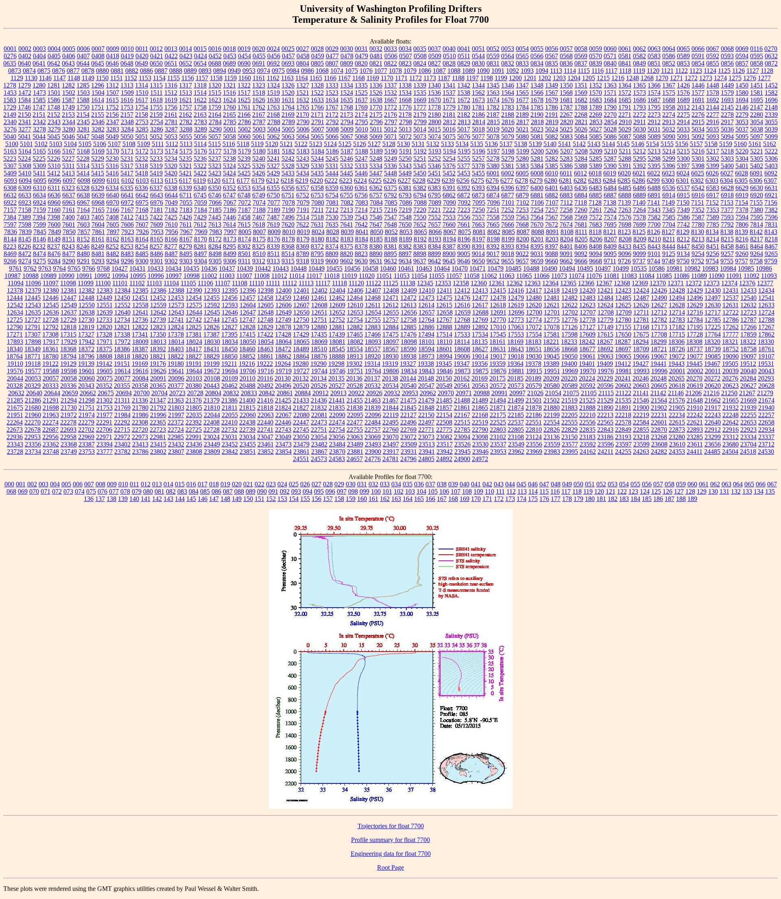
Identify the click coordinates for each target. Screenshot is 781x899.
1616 (126, 99)
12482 (569, 297)
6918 (727, 195)
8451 (712, 246)
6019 (609, 173)
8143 (770, 231)
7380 (756, 209)
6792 (390, 195)
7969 (200, 231)
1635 (346, 99)
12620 (534, 305)
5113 (186, 143)
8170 (200, 239)
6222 (331, 180)
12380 (51, 290)
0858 (756, 63)
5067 (346, 136)
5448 (390, 173)
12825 (193, 327)
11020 (367, 275)
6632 (10, 195)
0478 (346, 55)
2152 (53, 114)
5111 (158, 143)
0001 (10, 48)
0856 (727, 63)
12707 (588, 312)
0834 (536, 63)
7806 (741, 224)
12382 (87, 290)
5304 (741, 158)
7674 (566, 224)
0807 (331, 63)
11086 (681, 275)
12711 (641, 312)
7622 (302, 224)
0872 (771, 63)
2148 (771, 107)
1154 (159, 77)
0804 (302, 63)
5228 (82, 158)
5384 (536, 165)
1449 (727, 85)
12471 (390, 297)
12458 (265, 297)
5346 (434, 165)
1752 (112, 107)
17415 (247, 334)
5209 (595, 151)
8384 (434, 246)
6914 (668, 195)
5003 (259, 129)
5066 (331, 136)
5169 (98, 151)
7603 (83, 224)
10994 (120, 275)
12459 (283, 297)
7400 (68, 217)
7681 (580, 224)
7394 (39, 217)
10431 (137, 268)
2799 (420, 121)
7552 (434, 217)
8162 (112, 239)
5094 (727, 136)
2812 (449, 121)
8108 (567, 231)
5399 (712, 165)
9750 (682, 261)
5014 (419, 129)
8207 (610, 239)
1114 (570, 70)
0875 (43, 70)
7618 (258, 224)
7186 (229, 209)
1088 (453, 70)
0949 (234, 70)
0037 (434, 48)
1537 (449, 92)
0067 (712, 48)
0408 (98, 55)
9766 (88, 268)
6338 (170, 187)
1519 (273, 92)
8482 (112, 253)
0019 (244, 48)
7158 (24, 209)
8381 (390, 246)
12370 (658, 283)
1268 (647, 77)
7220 (419, 209)
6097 (69, 180)
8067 (449, 231)
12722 (730, 312)
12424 (641, 290)
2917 (727, 121)
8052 (391, 231)
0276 (10, 55)
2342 (39, 121)
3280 (68, 129)
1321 (229, 85)
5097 (756, 136)
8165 (156, 239)
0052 (493, 48)
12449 (104, 297)
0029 (331, 48)
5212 (639, 151)
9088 (551, 253)
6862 (449, 195)
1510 (141, 92)
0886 (146, 70)
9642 (434, 261)
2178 (405, 114)
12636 (51, 312)
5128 (388, 143)
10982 (692, 268)
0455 (259, 55)
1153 (145, 77)
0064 (668, 48)
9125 (668, 253)
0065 (683, 48)
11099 (86, 283)
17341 (140, 334)
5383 (522, 165)
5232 (141, 158)
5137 (506, 143)
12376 (747, 283)
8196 (464, 239)
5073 (419, 136)
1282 (68, 85)
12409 (409, 290)
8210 (654, 239)
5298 (654, 158)
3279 (54, 129)
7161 (68, 209)
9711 (610, 261)
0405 (54, 55)
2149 (9, 114)
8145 (24, 239)
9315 (288, 261)
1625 (244, 99)
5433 (288, 173)
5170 (112, 151)
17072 (534, 327)
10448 (298, 268)
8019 (303, 231)
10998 (191, 275)
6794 (419, 195)
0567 (551, 55)
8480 (83, 253)
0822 (390, 63)
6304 (726, 180)
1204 (573, 77)
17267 (766, 327)
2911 (639, 121)
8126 (653, 231)
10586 (656, 268)
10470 (460, 268)
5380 (493, 165)
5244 (317, 158)
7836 (10, 231)
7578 (639, 217)
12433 (748, 290)
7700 (654, 224)
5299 (668, 158)
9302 (171, 261)
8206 (595, 239)
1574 (654, 92)
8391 (478, 246)
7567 (551, 217)
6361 (361, 187)
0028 (317, 48)
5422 (200, 173)
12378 (15, 290)
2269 (595, 114)
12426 (659, 290)
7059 (200, 202)
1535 (419, 92)
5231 (126, 158)
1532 (390, 92)
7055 (185, 202)
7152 (712, 202)
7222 (449, 209)
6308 (10, 187)
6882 (551, 195)
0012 (156, 48)
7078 (288, 202)
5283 (566, 158)
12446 (50, 297)
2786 (244, 121)
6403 (566, 187)
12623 (587, 305)
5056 (200, 136)
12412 (462, 290)
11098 (68, 283)
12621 (551, 305)
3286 (156, 129)
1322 (244, 85)
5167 (68, 151)
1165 (316, 77)
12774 (534, 319)
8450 (698, 246)
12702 (570, 312)
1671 (449, 99)
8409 (610, 246)
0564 (507, 55)
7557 (478, 217)
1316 (170, 85)
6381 (405, 187)
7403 (82, 217)
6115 (171, 180)
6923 (24, 202)
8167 (185, 239)
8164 (141, 239)
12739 (158, 319)
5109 (143, 143)
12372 (693, 283)
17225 (713, 327)
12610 (355, 305)
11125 (390, 283)
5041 (24, 136)
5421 (185, 173)
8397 (551, 246)
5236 (200, 158)
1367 (668, 85)
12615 (444, 305)
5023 (536, 129)
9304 (200, 261)
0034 (405, 48)
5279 (507, 158)
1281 (53, 85)
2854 (610, 121)
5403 (771, 165)
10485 (513, 268)
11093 (769, 275)
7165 (98, 209)
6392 (463, 187)
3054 (756, 121)
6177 (243, 180)
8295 (229, 246)
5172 (141, 151)
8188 (390, 239)
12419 (569, 290)
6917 (712, 195)
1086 (424, 70)
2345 (83, 121)
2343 (54, 121)
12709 (623, 312)
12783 (677, 319)
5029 (624, 129)
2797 (390, 121)
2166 (244, 114)
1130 (31, 77)
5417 (126, 173)
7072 (244, 202)
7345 (668, 209)
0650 (156, 63)
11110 (256, 283)
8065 (420, 231)
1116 (597, 70)
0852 (668, 63)
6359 (331, 187)
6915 (683, 195)
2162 (185, 114)
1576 (683, 92)
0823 (405, 63)
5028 (610, 129)
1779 (449, 107)
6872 (463, 195)
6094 (25, 180)
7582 (654, 217)
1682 (580, 99)
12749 (283, 319)
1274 (720, 77)
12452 (158, 297)
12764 (426, 319)
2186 (478, 114)
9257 (727, 253)
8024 (318, 231)
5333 (361, 165)
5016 (449, 129)
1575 (668, 92)
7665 (493, 224)
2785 (229, 121)
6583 (712, 187)
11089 (699, 275)
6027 (726, 173)
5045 (53, 136)
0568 (566, 55)
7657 (434, 224)
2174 (361, 114)
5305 (756, 158)
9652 (493, 261)
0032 (375, 48)
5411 (39, 173)
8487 (171, 253)
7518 (317, 217)
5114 (200, 143)
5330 (317, 165)
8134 (712, 231)
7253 (522, 209)
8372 (317, 246)
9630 (361, 261)
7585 (668, 217)
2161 (170, 114)
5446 (361, 173)
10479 (495, 268)
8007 (259, 231)
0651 (170, 63)
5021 (522, 129)
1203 (559, 77)
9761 (15, 268)
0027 (302, 48)
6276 (492, 180)
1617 (141, 99)
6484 (610, 187)
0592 (712, 55)
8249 (97, 246)
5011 (376, 129)
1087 (439, 70)
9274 (24, 261)
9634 (405, 261)
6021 (639, 173)
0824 (419, 63)
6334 (112, 187)
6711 (185, 195)
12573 (176, 305)
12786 (730, 319)
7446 (229, 217)
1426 (683, 85)
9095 (610, 253)
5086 (610, 136)
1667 (390, 99)
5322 (200, 165)
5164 (24, 151)
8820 (346, 253)
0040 (449, 48)
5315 (97, 165)
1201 (530, 77)
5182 (288, 151)
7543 (361, 217)
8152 (83, 239)
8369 (302, 246)
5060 (244, 136)
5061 (258, 136)
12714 (677, 312)
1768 (346, 107)
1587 (68, 99)
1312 (112, 85)
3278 (39, 129)
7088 (420, 202)
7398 (53, 217)
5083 (566, 136)
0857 (741, 63)
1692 (712, 99)
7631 (317, 224)
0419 (127, 55)
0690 (244, 63)
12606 (283, 305)
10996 (156, 275)
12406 (355, 290)
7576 (624, 217)
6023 (668, 173)
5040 (9, 136)
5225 (39, 158)
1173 (429, 77)
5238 (229, 158)
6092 (770, 173)
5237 (214, 158)
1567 (551, 92)
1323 (258, 85)
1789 (595, 107)
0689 (229, 63)
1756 (170, 107)
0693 (288, 63)
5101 (26, 143)
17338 (122, 334)
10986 (764, 268)
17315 (68, 334)
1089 (468, 70)
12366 (586, 283)
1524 (346, 92)
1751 (97, 107)
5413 (68, 173)
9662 (566, 261)
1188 (458, 77)
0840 (610, 63)
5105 (85, 143)
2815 (493, 121)
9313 (273, 261)
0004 (54, 48)
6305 (741, 180)
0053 (507, 48)
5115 (214, 143)
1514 (200, 92)
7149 (668, 202)
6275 (477, 180)
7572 (595, 217)
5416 (112, 173)
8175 (259, 239)
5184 (317, 151)
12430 (713, 290)
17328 (104, 334)
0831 (493, 63)
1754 (141, 107)
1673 (478, 99)
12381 (69, 290)
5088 (639, 136)
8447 (683, 246)
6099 (98, 180)
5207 (566, 151)
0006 (83, 48)
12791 (32, 327)
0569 (580, 55)
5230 (112, 158)
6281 (565, 180)
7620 (288, 224)
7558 (493, 217)
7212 (331, 209)
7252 (507, 209)
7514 (302, 217)
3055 (771, 121)
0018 (229, 48)
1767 (331, 107)
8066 (435, 231)
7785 (712, 224)
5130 (403, 143)
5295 (639, 158)
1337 (390, 85)
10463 (424, 268)
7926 (142, 231)
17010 (498, 327)
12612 (390, 305)
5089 (654, 136)
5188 (361, 151)
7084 (376, 202)
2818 (537, 121)
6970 (112, 202)
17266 (748, 327)
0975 (278, 70)
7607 (141, 224)
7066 (215, 202)
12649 (283, 312)
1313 (126, 85)
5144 (608, 143)
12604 (248, 305)
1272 (691, 77)
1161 (259, 77)
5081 (536, 136)
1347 (522, 85)
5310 (54, 165)
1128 (767, 70)
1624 (229, 99)
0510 (449, 55)
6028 (741, 173)
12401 (301, 290)
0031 (361, 48)
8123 (624, 231)
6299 (653, 180)
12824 (176, 327)
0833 (522, 63)
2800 (434, 121)
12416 (516, 290)
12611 (373, 305)
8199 (508, 239)
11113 (306, 283)
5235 (185, 158)
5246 (346, 158)
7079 (303, 202)
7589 (712, 217)
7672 (551, 224)
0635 (9, 63)
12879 (301, 327)
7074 (259, 202)
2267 (566, 114)
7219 (405, 209)
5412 (53, 173)
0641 (39, 63)
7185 (215, 209)
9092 (580, 253)
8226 (24, 246)
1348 (536, 85)
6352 (229, 187)
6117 (185, 180)
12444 (15, 297)
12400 (283, 290)
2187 (493, 114)
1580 (741, 92)
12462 (337, 297)
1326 (288, 85)
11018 (332, 275)
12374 (729, 283)
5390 (610, 165)
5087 (624, 136)
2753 (141, 121)
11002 (209, 275)
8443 (654, 246)
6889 (639, 195)
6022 (653, 173)
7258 (566, 209)
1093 (527, 70)
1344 (478, 85)
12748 (265, 319)
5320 (170, 165)
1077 (380, 70)
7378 (741, 209)
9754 (712, 261)
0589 (683, 55)
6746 (214, 195)
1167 (344, 77)
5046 (68, 136)
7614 (229, 224)
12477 (480, 297)
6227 (404, 180)
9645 (449, 261)
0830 (478, 63)
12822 (140, 327)
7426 (185, 217)
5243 (302, 158)
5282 (551, 158)
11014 (297, 275)
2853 (595, 121)
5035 (712, 129)
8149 (54, 239)
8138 (726, 231)
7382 (771, 209)
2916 (712, 121)
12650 (301, 312)
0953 (248, 70)
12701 (552, 312)
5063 (288, 136)
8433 (624, 246)
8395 (536, 246)
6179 (257, 180)
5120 (271, 143)
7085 (390, 202)
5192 (420, 151)
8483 (127, 253)
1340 (434, 85)
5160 (740, 143)
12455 (211, 297)
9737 (639, 261)
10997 (174, 275)
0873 (14, 70)
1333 (331, 85)
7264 (639, 209)
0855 (712, 63)
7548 (405, 217)
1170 (387, 77)
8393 (507, 246)
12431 (730, 290)
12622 (569, 305)
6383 (434, 187)
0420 (141, 55)
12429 (695, 290)
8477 (68, 253)
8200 (522, 239)
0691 (258, 63)
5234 (170, 158)
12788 (766, 319)
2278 (727, 114)
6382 (419, 187)
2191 (551, 114)
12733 (104, 319)
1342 (463, 85)
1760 (229, 107)
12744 (211, 319)
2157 (126, 114)
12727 (32, 319)
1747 (39, 107)
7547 (390, 217)
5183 (303, 151)
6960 (54, 202)
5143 (593, 143)
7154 (741, 202)
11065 (524, 275)
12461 (319, 297)
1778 (434, 107)
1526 (375, 92)
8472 (24, 253)
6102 (127, 180)
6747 (229, 195)
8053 (405, 231)
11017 (314, 275)
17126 (569, 327)
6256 (462, 180)
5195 (464, 151)
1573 (639, 92)
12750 (301, 319)
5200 (537, 151)
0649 (141, 63)
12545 (51, 305)
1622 (200, 99)
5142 (579, 143)
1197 (472, 77)
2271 (624, 114)
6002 (507, 173)
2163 (200, 114)
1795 (654, 107)
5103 (55, 143)
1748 (53, 107)
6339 (185, 187)
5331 (331, 165)
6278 (521, 180)
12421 (605, 290)
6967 (83, 202)
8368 (288, 246)
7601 (68, 224)
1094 (541, 70)
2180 (434, 114)
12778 (587, 319)
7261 (595, 209)
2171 (317, 114)
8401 (566, 246)
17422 (265, 334)
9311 (244, 261)
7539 (346, 217)
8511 (273, 253)
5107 (114, 143)
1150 (102, 77)
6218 (287, 180)
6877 (507, 195)
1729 (9, 107)
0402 (24, 55)
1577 (698, 92)
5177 (215, 151)
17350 (158, 334)
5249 (390, 158)
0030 (346, 48)
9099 (639, 253)
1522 (317, 92)
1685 (624, 99)
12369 (640, 283)
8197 (478, 239)
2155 (97, 114)
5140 (549, 143)
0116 (756, 48)
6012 (580, 173)
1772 (390, 107)
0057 (566, 48)
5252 (434, 158)
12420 (587, 290)
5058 (229, 136)
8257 (156, 246)
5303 (727, 158)
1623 (214, 99)
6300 (667, 180)
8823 (361, 253)
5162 (769, 143)
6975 (141, 202)
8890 (375, 253)
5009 (346, 129)
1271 (676, 77)
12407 (373, 290)
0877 (73, 70)
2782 (185, 121)
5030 (639, 129)
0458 (303, 55)
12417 (534, 290)
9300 (141, 261)
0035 (419, 48)
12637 (69, 312)
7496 (288, 217)
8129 (682, 231)
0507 (405, 55)
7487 (273, 217)
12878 (283, 327)
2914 (683, 121)
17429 (301, 334)
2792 (332, 121)
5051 (141, 136)
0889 (190, 70)
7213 (346, 209)
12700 (534, 312)
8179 (303, 239)
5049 (112, 136)
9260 (741, 253)
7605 (112, 224)
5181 (273, 151)
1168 (358, 77)
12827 (229, 327)
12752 (337, 319)
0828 (449, 63)
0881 (117, 70)
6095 (39, 180)
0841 (624, 63)
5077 (478, 136)
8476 (54, 253)
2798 (405, 121)
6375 (390, 187)
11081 (612, 275)
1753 (126, 107)
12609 (337, 305)
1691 (698, 99)
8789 (302, 253)
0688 (214, 63)
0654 (200, 63)
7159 (39, 209)
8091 (552, 231)
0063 (654, 48)
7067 (229, 202)
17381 (193, 334)
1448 (712, 85)
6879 (522, 195)
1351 (580, 85)
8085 (508, 231)
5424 (229, 173)
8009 (274, 231)
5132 (432, 143)
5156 (681, 143)
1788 (580, 107)
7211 (317, 209)
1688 (668, 99)
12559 (158, 305)
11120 (356, 283)
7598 (24, 224)
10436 (209, 268)
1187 (444, 77)
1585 (39, 99)
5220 (741, 151)
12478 (498, 297)
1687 (654, 99)
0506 (390, 55)
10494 (567, 268)
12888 (444, 327)
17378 (176, 334)
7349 (683, 209)
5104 (70, 143)
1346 (507, 85)
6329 (97, 187)
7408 (112, 217)
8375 (346, 246)
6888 (624, 195)
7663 (478, 224)
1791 (624, 107)
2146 (741, 107)
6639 (98, 195)
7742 (683, 224)
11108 (239, 283)
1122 (681, 70)
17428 (283, 334)
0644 (82, 63)
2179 (419, 114)
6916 (698, 195)
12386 (158, 290)
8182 (332, 239)
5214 (668, 151)
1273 (705, 77)
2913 (668, 121)
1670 (434, 99)
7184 (200, 209)
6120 (213, 180)
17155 (623, 327)
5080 (522, 136)
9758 (756, 261)
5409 (10, 173)
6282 (580, 180)
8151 (68, 239)
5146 (637, 143)
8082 (493, 231)
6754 (331, 195)
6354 (258, 187)
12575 (194, 305)
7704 (668, 224)
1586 (53, 99)
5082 (551, 136)
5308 (24, 165)
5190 (390, 151)
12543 (33, 305)
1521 (302, 92)
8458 (727, 246)
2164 (214, 114)
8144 (10, 239)
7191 (303, 209)
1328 (317, 85)
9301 (156, 261)
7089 (434, 202)
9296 (127, 261)
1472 (24, 92)
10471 (477, 268)
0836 (566, 63)
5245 (331, 158)
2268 (580, 114)
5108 (128, 143)
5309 (39, 165)
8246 (82, 246)
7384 (9, 217)
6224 (360, 180)
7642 (361, 224)
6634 (39, 195)
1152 (130, 77)
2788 (273, 121)
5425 (244, 173)
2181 (449, 114)
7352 (698, 209)
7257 (551, 209)
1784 (522, 107)
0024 (273, 48)
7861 (98, 231)
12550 (87, 305)
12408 (391, 290)
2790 (303, 121)
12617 (480, 305)
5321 (185, 165)
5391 (624, 165)
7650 (405, 224)
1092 (512, 70)
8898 (419, 253)
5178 (229, 151)
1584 (24, 99)
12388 (176, 290)
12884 (390, 327)
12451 (140, 297)
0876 (58, 70)
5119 (257, 143)
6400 (536, 187)
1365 (639, 85)
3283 (112, 129)
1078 (395, 70)
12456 (229, 297)
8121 (609, 231)
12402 (319, 290)
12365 (568, 283)
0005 (68, 48)
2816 (508, 121)
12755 (372, 319)
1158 (216, 77)
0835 (551, 63)
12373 (711, 283)
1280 (39, 85)
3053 (741, 121)
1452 (771, 85)
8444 (668, 246)
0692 (273, 63)
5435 (317, 173)
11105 (188, 283)
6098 (83, 180)
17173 (659, 327)
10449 (316, 268)
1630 (273, 99)
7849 (54, 231)
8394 (522, 246)
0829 (463, 63)
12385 (140, 290)
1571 (610, 92)
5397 (683, 165)
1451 (756, 85)
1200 (515, 77)
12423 (623, 290)
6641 (127, 195)
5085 (595, 136)
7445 (214, 217)
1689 (683, 99)
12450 (122, 297)
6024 (682, 173)
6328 (82, 187)
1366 (654, 85)
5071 (390, 136)
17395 (229, 334)
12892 (480, 327)
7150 (682, 202)
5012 (390, 129)
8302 (244, 246)
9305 (215, 261)
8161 (98, 239)
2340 (10, 121)
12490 (659, 297)
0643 (68, 63)
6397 (522, 187)
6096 (54, 180)
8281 (200, 246)
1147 (59, 77)
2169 (288, 114)
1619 (170, 99)
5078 (493, 136)
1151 (116, 77)
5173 (156, 151)
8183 (346, 239)
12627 (659, 305)
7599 (39, 224)
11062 (489, 275)
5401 (741, 165)
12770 (498, 319)
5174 (171, 151)
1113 (556, 70)
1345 (493, 85)
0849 (639, 63)
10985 (746, 268)
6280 (550, 180)
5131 (418, 143)
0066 (698, 48)
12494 (677, 297)
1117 (611, 70)
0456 (273, 55)
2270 (610, 114)
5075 (449, 136)
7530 (331, 217)
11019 (349, 275)
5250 (405, 158)
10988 (30, 275)
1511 (156, 92)
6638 (83, 195)
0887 (161, 70)
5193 (434, 151)
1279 (24, 85)
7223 (463, 209)
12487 (641, 297)
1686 (639, 99)
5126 (359, 143)
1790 (610, 107)
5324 (229, 165)
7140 (639, 202)
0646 (112, 63)
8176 (273, 239)
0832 (507, 63)
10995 (138, 275)
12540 (748, 297)
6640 (112, 195)
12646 (230, 312)
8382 (405, 246)
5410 (24, 173)
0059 (595, 48)
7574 (610, 217)
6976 (156, 202)
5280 (522, 158)
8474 (39, 253)
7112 (566, 202)
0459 (317, 55)
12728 (50, 319)
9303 (185, 261)
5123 (315, 143)
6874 (493, 195)
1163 (287, 77)
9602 (346, 261)
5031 (654, 129)
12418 (551, 290)
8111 (581, 231)
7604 (98, 224)
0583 (654, 55)
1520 (288, 92)
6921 (771, 195)
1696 (771, 99)
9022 (522, 253)
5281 (536, 158)
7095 (478, 202)
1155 (173, 77)
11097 (51, 283)
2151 (39, 114)
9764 (59, 268)
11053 (402, 275)
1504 (98, 92)
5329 (302, 165)
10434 (173, 268)
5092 (698, 136)
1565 (522, 92)
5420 (170, 173)
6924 (39, 202)
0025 (288, 48)
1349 (551, 85)
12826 (211, 327)
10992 (102, 275)
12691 (498, 312)
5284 (580, 158)
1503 (83, 92)
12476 (462, 297)
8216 (741, 239)
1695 (756, 99)
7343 (654, 209)
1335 (361, 85)
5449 (405, 173)
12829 (265, 327)
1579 (727, 92)
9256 (712, 253)
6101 (113, 180)
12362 (514, 283)
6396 (507, 187)
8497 (200, 253)
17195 (695, 327)
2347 (112, 121)
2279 (741, 114)
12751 (319, 319)
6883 (566, 195)
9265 (771, 253)
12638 (87, 312)
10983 (710, 268)
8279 (185, 246)
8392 (493, 246)
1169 (373, 77)
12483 (587, 297)
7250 (478, 209)
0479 (361, 55)
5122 (301, 143)
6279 (536, 180)
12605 (265, 305)
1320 (214, 85)
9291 (83, 261)
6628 (727, 187)
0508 (420, 55)
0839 (595, 63)
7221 (434, 209)
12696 (516, 312)
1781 (478, 107)
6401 (551, 187)
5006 (303, 129)
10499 (621, 268)
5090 (668, 136)
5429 (273, 173)
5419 (156, 173)
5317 (126, 165)
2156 (112, 114)
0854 (698, 63)
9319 (317, 261)
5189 (376, 151)
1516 (229, 92)
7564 (536, 217)
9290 (68, 261)
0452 (215, 55)
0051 (478, 48)
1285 (82, 85)
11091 (734, 275)
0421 (156, 55)
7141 (653, 202)
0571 (610, 55)
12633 (766, 305)
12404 (337, 290)
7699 (639, 224)
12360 (479, 283)
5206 (551, 151)
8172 (215, 239)
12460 (301, 297)
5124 (330, 143)
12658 (444, 312)
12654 (373, 312)
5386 (566, 165)
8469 (10, 253)
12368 (622, 283)
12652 (337, 312)
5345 (419, 165)
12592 (212, 305)
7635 (331, 224)
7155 (756, 202)
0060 (610, 48)
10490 (549, 268)
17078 (551, 327)
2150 (24, 114)
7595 (756, 217)
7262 (610, 209)
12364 (550, 283)
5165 (39, 151)
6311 (54, 187)
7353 (712, 209)
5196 (478, 151)
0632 (771, 55)
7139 (624, 202)
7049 (171, 202)
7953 (157, 231)
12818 (68, 327)
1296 (97, 85)
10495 (585, 268)
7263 (624, 209)
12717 (713, 312)
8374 (331, 246)
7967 (186, 231)
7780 (698, 224)
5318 (141, 165)
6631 (771, 187)
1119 (639, 70)
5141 (564, 143)
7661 (463, 224)
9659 (536, 261)
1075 (351, 70)
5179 (244, 151)
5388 (580, 165)
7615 (244, 224)
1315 (156, 85)
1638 (375, 99)
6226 (389, 180)
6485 (624, 187)
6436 (580, 187)
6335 (126, 187)
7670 (536, 224)
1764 (288, 107)
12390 (194, 290)
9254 (698, 253)
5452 (449, 173)
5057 (214, 136)
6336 (141, 187)
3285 (141, 129)
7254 (536, 209)
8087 (523, 231)
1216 (617, 77)
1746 (24, 107)
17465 (355, 334)
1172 (415, 77)
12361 (497, 283)
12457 (247, 297)
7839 (25, 231)
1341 (449, 85)
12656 (409, 312)
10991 (84, 275)
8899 (434, 253)
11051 (384, 275)
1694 (741, 99)
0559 (493, 55)
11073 (559, 275)
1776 (405, 107)
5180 (259, 151)
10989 (48, 275)
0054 (522, 48)
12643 (176, 312)
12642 (158, 312)
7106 (537, 202)
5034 (698, 129)
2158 (141, 114)
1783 (507, 107)
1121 (667, 70)
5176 (200, 151)
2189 (522, 114)
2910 (625, 121)
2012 (683, 107)
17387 (211, 334)
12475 (444, 297)
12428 (677, 290)
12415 (498, 290)
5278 (493, 158)
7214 (361, 209)
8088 (537, 231)
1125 (724, 70)
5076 (463, 136)
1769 (361, 107)
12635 (33, 312)
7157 (10, 209)
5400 (727, 165)
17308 (50, 334)
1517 (244, 92)
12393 (212, 290)
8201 (537, 239)
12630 (713, 305)
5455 (478, 173)
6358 (317, 187)
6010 (551, 173)
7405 (97, 217)
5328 (288, 165)
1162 (273, 77)
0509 (434, 55)
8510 (259, 253)
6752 (302, 195)
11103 (154, 283)
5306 (771, 158)
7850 (69, 231)
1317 (185, 85)
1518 (258, 92)
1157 (202, 77)
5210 (610, 151)
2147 (756, 107)
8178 (288, 239)
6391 (449, 187)
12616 (462, 305)
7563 (522, 217)
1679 (551, 99)
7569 (580, 217)
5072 (405, 136)
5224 (24, 158)
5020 (507, 129)
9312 (258, 261)
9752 (697, 261)
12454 (193, 297)
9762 (30, 268)
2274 (668, 114)
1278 (9, 85)
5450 (419, 173)
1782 (493, 107)
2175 (375, 114)
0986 (307, 70)
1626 (258, 99)
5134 (462, 143)
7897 (113, 231)
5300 (683, 158)
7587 (698, 217)
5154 (652, 143)
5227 (68, 158)
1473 (39, 92)
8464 (756, 246)
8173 (229, 239)
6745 (200, 195)
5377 (463, 165)
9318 (302, 261)
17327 (86, 334)
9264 (756, 253)
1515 (214, 92)
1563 (493, 92)
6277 (506, 180)
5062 (273, 136)
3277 (24, 129)
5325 (244, 165)
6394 (493, 187)
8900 (449, 253)
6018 (595, 173)
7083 (361, 202)
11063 (507, 275)
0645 (97, 63)
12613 (408, 305)
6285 (623, 180)
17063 (516, 327)
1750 (82, 107)
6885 (595, 195)
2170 (302, 114)
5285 (595, 158)
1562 (478, 92)
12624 (605, 305)
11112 (289, 283)
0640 (24, 63)
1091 (497, 70)
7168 (141, 209)
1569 (580, 92)
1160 (244, 77)
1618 (156, 99)
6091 (756, 173)
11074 (577, 275)
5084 (580, 136)
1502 (68, 92)
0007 (98, 48)
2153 (68, 114)
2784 (215, 121)
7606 (127, 224)
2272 (639, 114)
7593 (727, 217)
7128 (595, 202)
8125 (639, 231)
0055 (536, 48)
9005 (463, 253)
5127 (374, 143)
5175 (185, 151)
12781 (641, 319)
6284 (609, 180)
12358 (461, 283)
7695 (610, 224)
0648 (126, 63)
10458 (370, 268)
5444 (331, 173)
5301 (698, 158)
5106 (99, 143)
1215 (603, 77)
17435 (319, 334)
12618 (498, 305)
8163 (127, 239)
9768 (103, 268)
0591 (698, 55)
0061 (624, 48)
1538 (463, 92)
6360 (346, 187)
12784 (695, 319)
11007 (244, 275)
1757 (185, 107)
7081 (332, 202)
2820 (566, 121)
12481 (551, 297)
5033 (683, 129)
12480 (534, 297)
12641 (140, 312)
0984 (292, 70)
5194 (449, 151)
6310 (39, 187)
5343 (405, 165)
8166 (171, 239)
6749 (258, 195)
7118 (580, 202)
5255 (463, 158)
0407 (83, 55)
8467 (771, 246)
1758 (200, 107)
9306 (229, 261)
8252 (112, 246)
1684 (610, 99)
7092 (464, 202)
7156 (770, 202)
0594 (741, 55)
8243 (68, 246)
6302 (697, 180)
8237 (53, 246)
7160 (54, 209)
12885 (408, 327)
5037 (741, 129)
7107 (551, 202)
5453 (463, 173)
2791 (317, 121)
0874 (29, 70)
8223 (9, 246)
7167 (127, 209)
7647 (375, 224)
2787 (259, 121)
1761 (244, 107)
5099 (771, 136)
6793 (405, 195)
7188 (259, 209)
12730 (86, 319)
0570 (595, 55)
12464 (355, 297)
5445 (346, 173)
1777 (419, 107)
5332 (346, 165)
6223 (345, 180)
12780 (623, 319)
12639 (104, 312)
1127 (752, 70)
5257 (478, 158)
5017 (463, 129)
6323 (68, 187)
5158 (711, 143)
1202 (544, 77)
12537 (730, 297)
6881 (536, 195)
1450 (741, 85)
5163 (10, 151)
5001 (229, 129)
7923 (127, 231)
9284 (54, 261)
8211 (669, 239)
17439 (337, 334)
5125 (344, 143)
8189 (405, 239)
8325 (258, 246)
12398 (265, 290)
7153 (726, 202)
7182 (171, 209)
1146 (45, 77)
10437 (227, 268)
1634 (331, 99)
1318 (200, 85)
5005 (288, 129)
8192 (420, 239)
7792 (727, 224)
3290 (215, 129)
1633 (317, 99)
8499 (229, 253)
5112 (172, 143)
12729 (68, 319)
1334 (346, 85)
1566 (536, 92)
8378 (361, 246)
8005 (244, 231)
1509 (127, 92)
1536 (434, 92)
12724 (766, 312)
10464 (442, 268)
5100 (11, 143)
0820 (361, 63)
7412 (126, 217)
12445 (32, 297)
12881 (337, 327)
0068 (727, 48)
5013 (405, 129)
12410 (427, 290)
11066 (542, 275)
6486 (639, 187)
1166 (330, 77)
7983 (215, 231)
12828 (247, 327)
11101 (120, 283)
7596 (771, 217)
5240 (258, 158)
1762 (258, 107)
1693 (727, 99)
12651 (319, 312)
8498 (215, 253)
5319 (156, 165)
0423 (185, 55)
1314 (141, 85)
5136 (491, 143)
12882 (355, 327)
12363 (532, 283)
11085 (664, 275)
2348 (127, 121)
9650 (478, 261)
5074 (434, 136)
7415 (141, 217)
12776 (569, 319)
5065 (317, 136)
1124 (710, 70)
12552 (122, 305)
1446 (698, 85)
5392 (639, 165)
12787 (748, 319)
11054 (419, 275)
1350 (566, 85)
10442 (263, 268)
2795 (361, 121)
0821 (375, 63)
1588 (82, 99)
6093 (10, 180)
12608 (319, 305)
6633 (24, 195)
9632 (390, 261)
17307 (32, 334)
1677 (522, 99)
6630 (756, 187)
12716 (695, 312)
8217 (756, 239)
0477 (332, 55)
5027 (595, 129)
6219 (301, 180)
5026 (580, 129)
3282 (98, 129)
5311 (68, 165)
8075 (464, 231)
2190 (536, 114)
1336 (375, 85)
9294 (112, 261)
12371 (676, 283)
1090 (483, 70)
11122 (373, 283)
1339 (419, 85)
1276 (749, 77)
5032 (668, 129)
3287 (171, 129)
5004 (273, 129)
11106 (205, 283)
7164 (83, 209)
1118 (625, 70)
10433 (155, 268)
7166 (112, 209)
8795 (317, 253)
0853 (683, 63)
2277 (712, 114)
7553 (449, 217)
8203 (551, 239)
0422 (171, 55)
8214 (712, 239)
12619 (516, 305)
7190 (288, 209)
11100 (103, 283)
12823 (158, 327)
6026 (712, 173)
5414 (82, 173)
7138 (609, 202)
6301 (682, 180)
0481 (376, 55)
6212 (272, 180)
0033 (390, 48)
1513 (185, 92)
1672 (463, 99)
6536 (668, 187)
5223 (9, 158)
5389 (595, 165)
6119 (199, 180)
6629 (741, 187)
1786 (551, 107)
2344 (68, 121)
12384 (122, 290)
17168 (641, 327)
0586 (668, 55)
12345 (425, 283)
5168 (83, 151)
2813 (464, 121)
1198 (486, 77)
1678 (536, 99)
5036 (727, 129)
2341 (24, 121)
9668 (595, 261)
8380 (375, 246)
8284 (214, 246)
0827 (434, 63)
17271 (15, 334)
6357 (302, 187)
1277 (764, 77)
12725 (15, 319)
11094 (16, 283)
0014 (185, 48)
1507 (112, 92)
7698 (624, 224)
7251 (493, 209)
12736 (140, 319)
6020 (624, 173)
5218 (727, 151)
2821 (581, 121)
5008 (332, 129)
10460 (388, 268)
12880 (319, 327)
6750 (273, 195)
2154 (82, 114)
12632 (748, 305)
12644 (194, 312)
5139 (535, 143)
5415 (97, 173)
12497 (713, 297)
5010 (361, 129)
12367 (604, 283)
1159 (230, 77)
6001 (493, 173)
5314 (82, 165)
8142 (756, 231)
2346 (98, 121)
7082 (346, 202)
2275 (683, 114)
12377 (765, 283)
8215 (727, 239)
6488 (654, 187)
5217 (712, 151)
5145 (623, 143)
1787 (566, 107)
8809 (331, 253)
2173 (346, 114)
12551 (104, 305)
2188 (507, 114)
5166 (54, 151)
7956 (171, 231)
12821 (122, 327)
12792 (50, 327)
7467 (258, 217)
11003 (227, 275)
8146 (39, 239)
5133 (447, 143)
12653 (355, 312)
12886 (426, 327)
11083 (629, 275)
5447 (375, 173)
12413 (480, 290)
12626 (641, 305)
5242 (288, 158)
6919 (741, 195)
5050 (126, 136)
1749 (68, 107)
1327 (302, 85)
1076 (366, 70)
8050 (376, 231)
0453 (229, 55)
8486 (156, 253)
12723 (748, 312)
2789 (288, 121)
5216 (698, 151)
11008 (262, 275)
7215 (375, 209)
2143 (698, 107)
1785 (536, 107)
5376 (449, 165)
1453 (10, 92)
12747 (247, 319)
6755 (346, 195)
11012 (279, 275)
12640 (122, 312)
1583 (9, 99)
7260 (580, 209)
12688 (480, 312)
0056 (551, 48)
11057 (454, 275)
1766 (317, 107)
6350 (214, 187)
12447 (68, 297)
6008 (536, 173)
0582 (639, 55)
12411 (444, 290)
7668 (522, 224)
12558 (140, 305)
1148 (74, 77)
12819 (86, 327)
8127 (668, 231)
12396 (248, 290)
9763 (44, 268)
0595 (756, 55)
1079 (410, 70)
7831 (771, 224)
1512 (170, 92)
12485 (623, 297)
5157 (696, 143)
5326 (258, 165)
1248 (632, 77)
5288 (624, 158)
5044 (39, 136)
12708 (606, 312)
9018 (507, 253)
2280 (756, 114)
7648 (390, 224)
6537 (683, 187)
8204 (566, 239)
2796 (376, 121)
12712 (659, 312)
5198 (508, 151)
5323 (214, 165)
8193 (434, 239)
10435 (191, 268)
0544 (478, 55)
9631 (375, 261)
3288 (185, 129)
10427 (119, 268)
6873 (478, 195)
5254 (449, 158)
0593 (727, 55)
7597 (10, 224)
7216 (390, 209)
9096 (624, 253)
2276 (698, 114)
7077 (273, 202)
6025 (697, 173)
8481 (98, 253)
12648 (265, 312)
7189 (273, 209)
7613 (214, 224)
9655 (507, 261)
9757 (741, 261)
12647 (248, 312)
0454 (244, 55)
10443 (281, 268)
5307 (10, 165)
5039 (771, 129)
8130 (697, 231)
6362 (375, 187)
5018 (478, 129)
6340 (200, 187)
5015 (434, 129)
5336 (390, 165)
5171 (127, 151)
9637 (419, 261)
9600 (331, 261)
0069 (741, 48)
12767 (444, 319)
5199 (522, 151)
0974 (263, 70)
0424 (200, 55)
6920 (756, 195)
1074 (336, 70)
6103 (142, 180)
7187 (244, 209)
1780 (463, 107)
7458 (244, 217)
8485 (141, 253)
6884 (580, 195)
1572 (624, 92)
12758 (408, 319)
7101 (508, 202)
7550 (419, 217)
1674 (493, 99)
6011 (566, 173)
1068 (322, 70)
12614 (426, 305)
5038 (756, 129)
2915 (698, 121)
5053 (170, 136)
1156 (187, 77)
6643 (156, 195)
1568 (566, 92)
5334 (375, 165)
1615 (112, 99)
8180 (317, 239)
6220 (316, 180)
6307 (770, 180)
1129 (17, 77)
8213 (698, 239)
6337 (156, 187)
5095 (741, 136)
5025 (566, 129)
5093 (712, 136)
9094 (595, 253)
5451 (434, 173)
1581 (756, 92)
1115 (584, 70)
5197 (493, 151)
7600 (54, 224)
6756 (361, 195)
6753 (317, 195)
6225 (375, 180)
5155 (667, 143)
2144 (712, 107)
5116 (229, 143)
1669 (419, 99)
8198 (493, 239)
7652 (419, 224)
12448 (86, 297)
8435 (639, 246)
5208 (581, 151)
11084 (646, 275)
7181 (156, 209)
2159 (156, 114)
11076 (594, 275)
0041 (463, 48)
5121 (286, 143)
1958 (668, 107)
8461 (741, 246)
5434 (302, 173)
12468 (372, 297)
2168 (273, 114)
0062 (639, 48)
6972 (127, 202)
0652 (185, 63)
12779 (605, 319)
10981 (674, 268)
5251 (419, 158)
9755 (726, 261)
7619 (273, 224)
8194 (449, 239)
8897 (405, 253)
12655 (391, 312)
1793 (639, 107)
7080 (317, 202)
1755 (156, 107)
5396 (668, 165)
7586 (683, 217)
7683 (595, 224)
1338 (405, 85)
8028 (332, 231)
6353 (244, 187)
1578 (712, 92)
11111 (273, 283)
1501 (54, 92)
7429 (200, 217)
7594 (741, 217)
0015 (200, 48)
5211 (625, 151)
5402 (756, 165)
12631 (730, 305)
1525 (361, 92)
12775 (551, 319)
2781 (171, 121)
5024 (551, 129)
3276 (10, 129)
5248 (375, 158)
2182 (463, 114)
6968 (98, 202)
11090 (716, 275)
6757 (375, 195)
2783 (200, 121)
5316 (112, 165)
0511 (464, 55)
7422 (156, 217)
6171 (228, 180)
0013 (170, 48)
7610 (171, 224)
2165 (229, 114)
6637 (68, 195)
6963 (68, 202)
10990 (66, 275)
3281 (83, 129)
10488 (531, 268)
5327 (273, 165)
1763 (273, 107)
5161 (754, 143)
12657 (427, 312)
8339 (273, 246)
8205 (581, 239)
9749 (668, 261)
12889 (462, 327)
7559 (507, 217)
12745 (229, 319)
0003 (39, 48)
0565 (522, 55)
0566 (536, 55)
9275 (39, 261)
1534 (405, 92)
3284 (127, 129)
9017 (493, 253)
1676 (507, 99)
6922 (10, 202)
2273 (654, 114)
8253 (126, 246)
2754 (156, 121)
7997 (230, 231)
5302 (712, 158)
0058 (580, 48)
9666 (580, 261)
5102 (41, 143)
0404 (39, 55)
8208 (625, 239)
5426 (258, 173)
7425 (170, 217)
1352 (595, 85)
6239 (448, 180)
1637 (361, 99)
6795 (434, 195)
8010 (288, 231)
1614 (97, 99)
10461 (406, 268)
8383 (419, 246)
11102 (137, 283)
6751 (288, 195)
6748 (244, 195)
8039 (347, 231)
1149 (88, 77)
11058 (472, 275)
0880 (102, 70)
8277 (170, 246)
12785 (713, 319)
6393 (478, 187)
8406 (580, 246)
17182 (677, 327)
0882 (131, 70)
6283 (594, 180)
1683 (595, 99)
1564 (507, 92)
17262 (730, 327)
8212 (683, 239)
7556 (463, 217)
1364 (624, 85)
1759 (214, 107)
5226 (53, 158)
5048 (97, 136)
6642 (141, 195)
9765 (74, 268)
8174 (244, 239)
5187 (346, 151)
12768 (462, 319)
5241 (273, 158)
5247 (361, 158)
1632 (302, 99)
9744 (653, 261)
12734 (122, 319)
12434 (766, 290)
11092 (751, 275)
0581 (624, 55)
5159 (725, 143)
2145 (727, 107)
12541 (766, 297)
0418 (112, 55)
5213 (654, 151)
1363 (610, 85)
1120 (653, 70)
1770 (375, 107)
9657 (522, 261)
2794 (346, 121)
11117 (322, 283)
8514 (288, 253)
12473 (426, 297)
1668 (405, 99)
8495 (185, 253)
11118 (339, 283)
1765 (302, 107)
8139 (741, 231)
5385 (551, 165)
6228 (418, 180)
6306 (755, 180)
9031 (536, 253)
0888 (175, 70)
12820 (104, 327)
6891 (654, 195)
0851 (654, 63)
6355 (273, 187)
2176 (390, 114)
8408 (595, 246)
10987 (12, 275)
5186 (332, 151)
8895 (390, 253)
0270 (770, 48)
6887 (610, 195)
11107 (222, 283)
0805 (317, 63)
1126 (738, 70)
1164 (301, 77)
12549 (69, 305)
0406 (68, 55)
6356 (288, 187)
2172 (331, 114)
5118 (243, 143)
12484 (605, 297)
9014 (478, 253)
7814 (756, 224)
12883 (372, 327)
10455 (334, 268)
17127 (587, 327)
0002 (24, 48)
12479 (516, 297)
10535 (638, 268)
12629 (695, 305)
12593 (230, 305)
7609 (156, 224)
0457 (288, 55)
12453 (176, 297)
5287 (610, 158)
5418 (141, 173)
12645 (212, 312)
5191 (405, 151)
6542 (698, 187)
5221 (756, 151)
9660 (551, 261)
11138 (407, 283)
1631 (288, 99)
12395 (230, 290)
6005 (522, 173)
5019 (493, 129)
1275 (735, 77)
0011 (141, 48)
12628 (677, 305)
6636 (54, 195)
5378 (478, 165)
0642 (53, 63)
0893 (205, 70)
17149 (605, 327)
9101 (654, 253)
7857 (83, 231)
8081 (479, 231)
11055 (437, 275)
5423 (214, 173)
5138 (520, 143)
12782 (659, 319)
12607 (301, 305)
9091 (566, 253)
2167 (258, 114)
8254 (141, 246)
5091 (683, 136)
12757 (390, 319)
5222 (771, 151)
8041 (362, 231)
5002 (244, 129)
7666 (507, 224)
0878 (87, 70)
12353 (443, 283)
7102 (522, 202)
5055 (185, 136)
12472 (408, 297)
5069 (375, 136)
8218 (771, 239)
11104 (171, 283)
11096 (33, 283)
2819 (551, 121)
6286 (638, 180)
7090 (449, 202)
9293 (98, 261)
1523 (331, 92)
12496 (695, 297)
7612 (200, 224)
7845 (39, 231)
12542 (15, 305)
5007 (317, 129)
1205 (588, 77)
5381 (507, 165)
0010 (127, 48)
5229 (97, 158)
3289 (200, 129)
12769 (480, 319)
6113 (157, 180)
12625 (623, 305)
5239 (244, 158)
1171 (401, 77)
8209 (639, 239)
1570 (595, 92)
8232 (39, 246)
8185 (376, 239)
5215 (683, 151)
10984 (728, 268)
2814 (478, 121)
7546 (375, 217)
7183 (185, 209)
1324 (273, 85)
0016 (214, 48)
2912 (654, 121)
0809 (346, 63)
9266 (10, 261)
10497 (603, 268)
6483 (595, 187)
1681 (566, 99)
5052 (156, 136)
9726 (624, 261)
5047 (82, 136)
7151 (697, 202)
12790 (15, 327)
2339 (771, 114)
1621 (185, 99)
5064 (302, 136)
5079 (507, 136)
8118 (595, 231)
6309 (24, 187)
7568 (566, 217)
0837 (580, 63)
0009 (112, 48)
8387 (449, 246)
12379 (33, 290)
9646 (463, 261)
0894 (219, 70)
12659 (462, 312)
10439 (245, 268)
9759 (770, 261)
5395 (654, 165)
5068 (361, 136)
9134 (683, 253)
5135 (476, 143)
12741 (176, 319)
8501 (244, 253)
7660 (449, 224)
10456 (352, 268)
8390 (463, 246)
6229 (433, 180)
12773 (516, 319)
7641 (346, 224)
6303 (711, 180)
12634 (15, 312)
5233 (156, 158)
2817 (522, 121)
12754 (355, 319)
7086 (405, 202)
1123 (695, 70)
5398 (698, 165)
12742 (193, 319)
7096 (493, 202)
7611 (185, 224)
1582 (771, 92)
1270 (661, 77)
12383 (104, 290)
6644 (171, 195)
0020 (258, 48)
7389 (24, 217)
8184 (361, 239)
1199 (501, 77)
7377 (727, 209)
